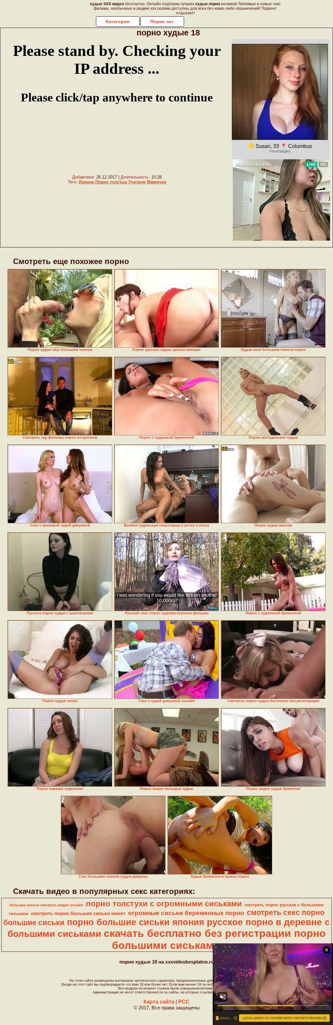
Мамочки (156, 182)
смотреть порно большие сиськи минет (78, 913)
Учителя (137, 182)
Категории (118, 21)
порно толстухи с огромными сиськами (164, 903)
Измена (86, 182)
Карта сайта (158, 1002)
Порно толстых (111, 182)
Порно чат (162, 21)
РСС (184, 1002)
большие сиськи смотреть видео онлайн (46, 905)
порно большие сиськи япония (135, 922)
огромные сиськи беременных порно (186, 913)
